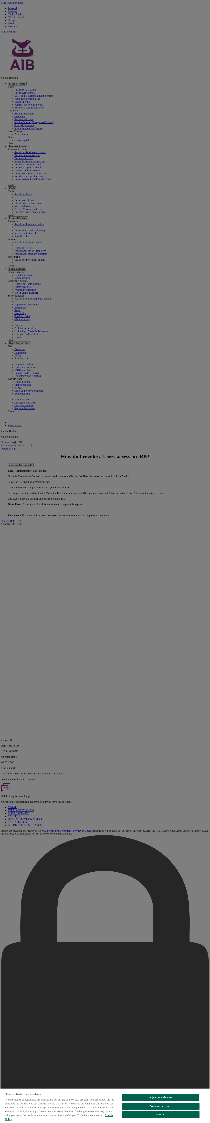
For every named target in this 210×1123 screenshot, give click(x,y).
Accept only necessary (161, 1106)
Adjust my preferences (160, 1097)
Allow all (160, 1114)
